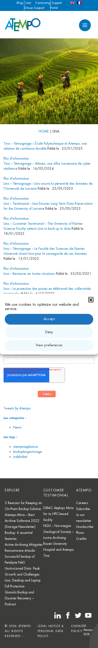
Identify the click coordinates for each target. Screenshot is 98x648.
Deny (49, 332)
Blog (20, 2)
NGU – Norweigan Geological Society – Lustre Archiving (58, 531)
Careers (82, 503)
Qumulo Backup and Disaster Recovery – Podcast (19, 598)
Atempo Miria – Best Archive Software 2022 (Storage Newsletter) (22, 520)
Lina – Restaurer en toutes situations (29, 273)
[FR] (79, 2)
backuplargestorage (27, 451)
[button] (90, 299)
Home (44, 131)
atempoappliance (25, 446)
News (17, 427)
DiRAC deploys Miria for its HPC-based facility (58, 513)
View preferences (49, 345)
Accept (49, 319)
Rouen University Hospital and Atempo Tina (58, 549)
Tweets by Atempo (17, 408)
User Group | (28, 7)
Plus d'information (16, 158)
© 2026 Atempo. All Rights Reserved (18, 631)
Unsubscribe (84, 526)
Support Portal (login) (56, 7)
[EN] (72, 2)
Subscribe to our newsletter (83, 514)
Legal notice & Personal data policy (51, 631)
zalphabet (20, 456)
